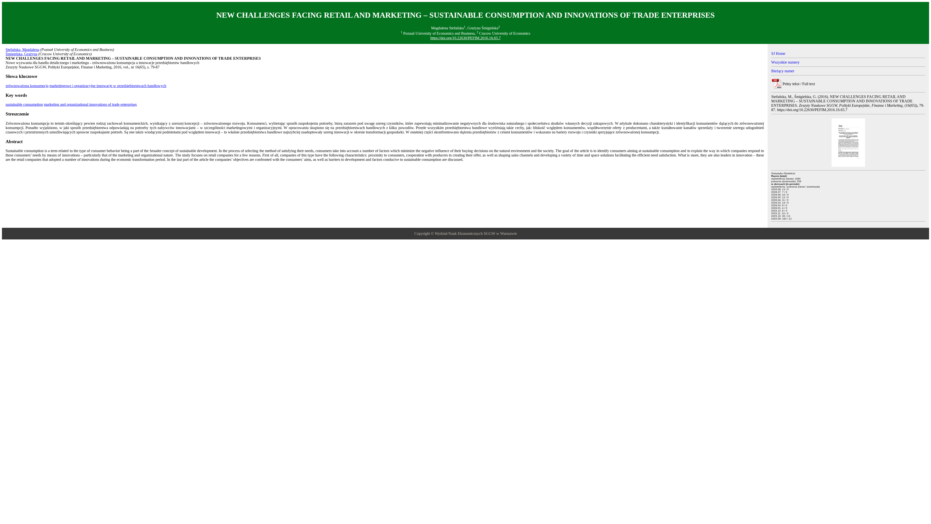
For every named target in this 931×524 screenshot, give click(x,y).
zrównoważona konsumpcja (27, 86)
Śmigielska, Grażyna (21, 54)
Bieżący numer (782, 71)
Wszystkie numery (785, 62)
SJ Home (778, 53)
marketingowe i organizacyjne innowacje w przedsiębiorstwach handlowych (107, 86)
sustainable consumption (24, 104)
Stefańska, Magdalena (22, 50)
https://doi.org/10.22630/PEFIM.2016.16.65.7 (465, 38)
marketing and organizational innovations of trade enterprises (90, 104)
